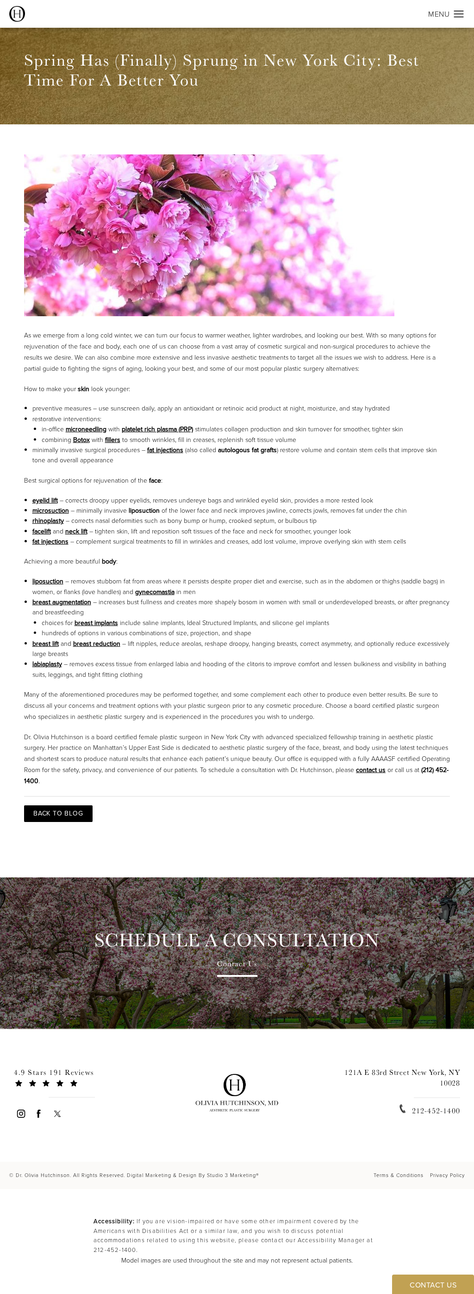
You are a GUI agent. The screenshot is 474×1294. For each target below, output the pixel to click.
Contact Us (237, 964)
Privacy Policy (447, 1175)
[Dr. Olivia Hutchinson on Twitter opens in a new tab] (57, 1113)
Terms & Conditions (399, 1175)
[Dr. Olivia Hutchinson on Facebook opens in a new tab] (39, 1113)
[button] (459, 14)
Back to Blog (58, 813)
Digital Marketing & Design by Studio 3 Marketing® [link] (193, 1175)
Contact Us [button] (433, 1285)
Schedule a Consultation (237, 940)
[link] (72, 1081)
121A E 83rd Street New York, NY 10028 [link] (402, 1077)
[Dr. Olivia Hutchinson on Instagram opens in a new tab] (20, 1113)
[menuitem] (20, 1113)
